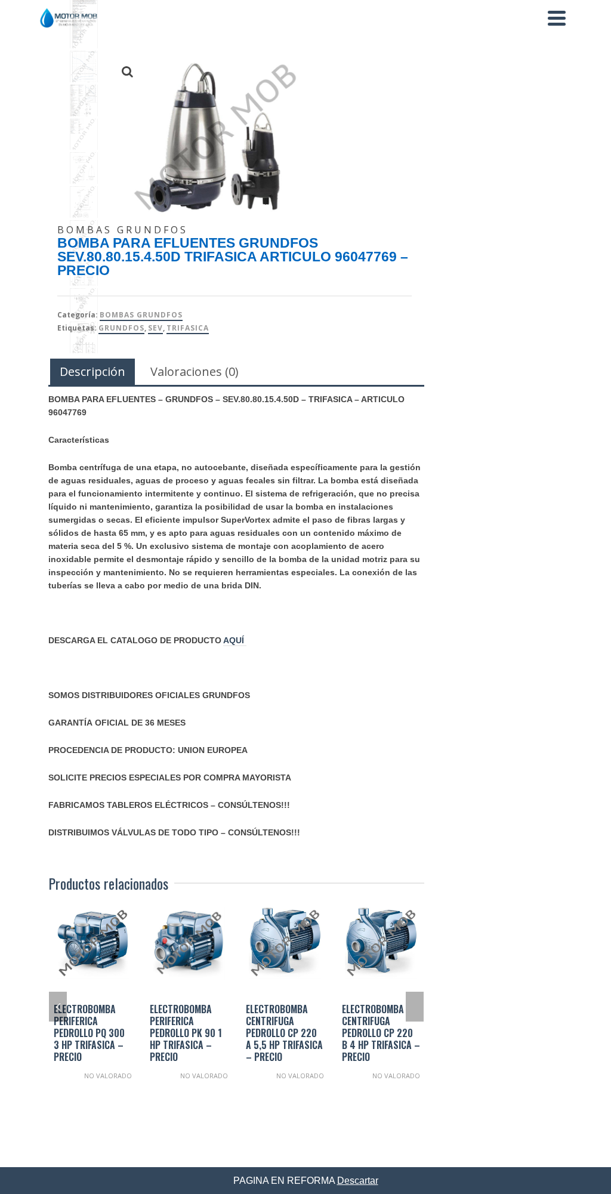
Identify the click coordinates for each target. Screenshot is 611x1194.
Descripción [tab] (92, 371)
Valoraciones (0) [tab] (194, 371)
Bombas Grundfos (141, 315)
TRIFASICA (187, 328)
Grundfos (121, 328)
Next (415, 1007)
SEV (155, 328)
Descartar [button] (357, 1181)
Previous (58, 1007)
